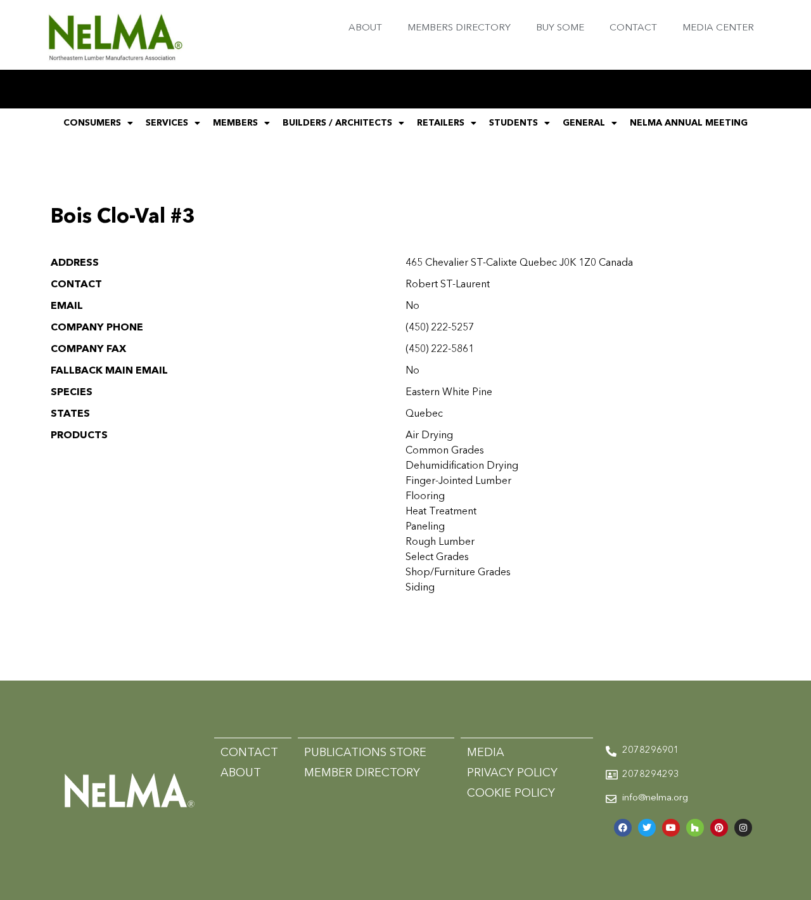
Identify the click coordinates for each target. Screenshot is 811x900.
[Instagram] (743, 828)
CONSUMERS (92, 123)
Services (167, 123)
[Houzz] (695, 828)
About (365, 28)
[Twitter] (647, 828)
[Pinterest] (719, 828)
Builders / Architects (337, 123)
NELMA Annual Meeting (689, 123)
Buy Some (560, 28)
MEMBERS (235, 123)
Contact (633, 28)
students (513, 123)
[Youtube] (671, 828)
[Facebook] (623, 828)
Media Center (718, 28)
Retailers (440, 123)
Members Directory (459, 28)
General (584, 123)
